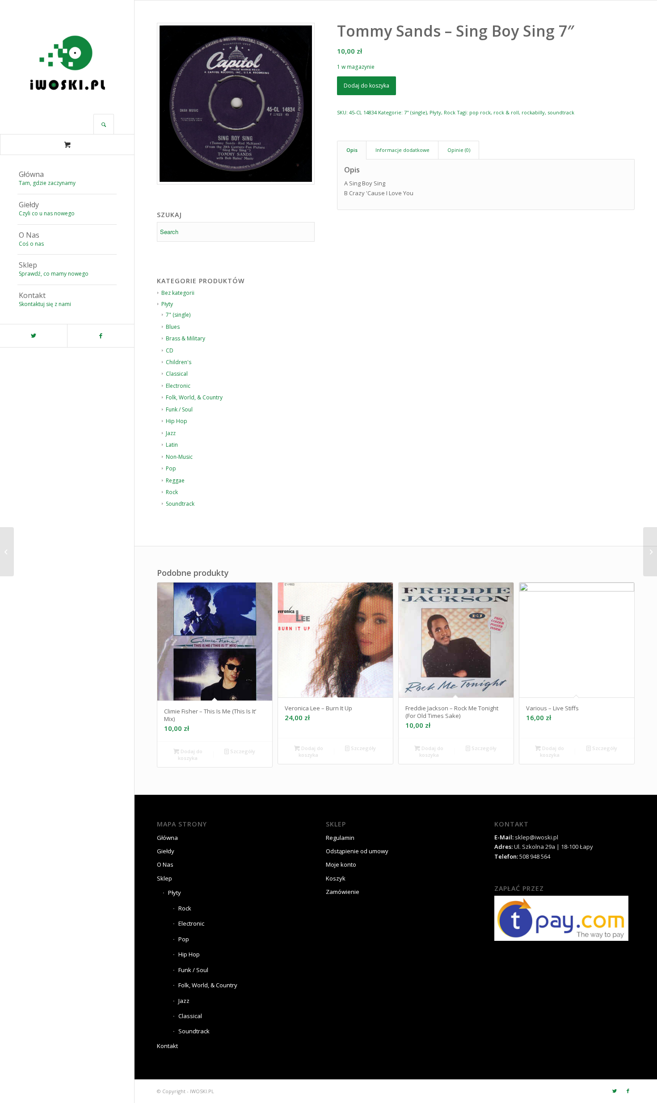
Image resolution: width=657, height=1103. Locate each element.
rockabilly (533, 112)
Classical (177, 373)
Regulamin (340, 838)
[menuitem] (67, 179)
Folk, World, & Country (194, 397)
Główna (167, 838)
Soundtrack (180, 503)
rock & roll (506, 112)
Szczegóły (242, 751)
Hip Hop (176, 421)
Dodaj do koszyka (366, 85)
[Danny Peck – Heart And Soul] (7, 551)
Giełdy (165, 851)
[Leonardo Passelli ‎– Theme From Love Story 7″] (650, 551)
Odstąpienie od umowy (357, 851)
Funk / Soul (179, 409)
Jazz (171, 433)
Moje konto (341, 864)
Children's (178, 362)
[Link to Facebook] (100, 335)
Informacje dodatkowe (402, 150)
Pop (171, 468)
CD (169, 350)
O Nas (165, 864)
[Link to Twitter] (33, 335)
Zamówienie (342, 892)
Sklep (164, 878)
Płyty (435, 112)
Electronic (178, 386)
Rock (172, 492)
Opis (352, 150)
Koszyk (335, 878)
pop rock (480, 112)
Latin (172, 445)
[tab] (351, 150)
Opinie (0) (458, 150)
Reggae (175, 480)
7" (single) (415, 112)
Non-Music (179, 457)
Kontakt (167, 1046)
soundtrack (561, 112)
